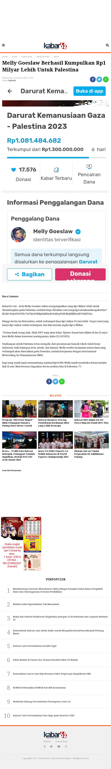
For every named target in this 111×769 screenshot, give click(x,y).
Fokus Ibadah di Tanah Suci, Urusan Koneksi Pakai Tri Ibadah (45, 659)
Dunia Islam (27, 56)
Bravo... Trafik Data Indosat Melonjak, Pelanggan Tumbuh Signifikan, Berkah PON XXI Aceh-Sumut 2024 (18, 455)
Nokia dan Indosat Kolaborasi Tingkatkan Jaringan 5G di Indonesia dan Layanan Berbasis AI (60, 618)
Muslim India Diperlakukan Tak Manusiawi (36, 604)
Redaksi (47, 741)
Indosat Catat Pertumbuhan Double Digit (35, 645)
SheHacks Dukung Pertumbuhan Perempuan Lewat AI (41, 701)
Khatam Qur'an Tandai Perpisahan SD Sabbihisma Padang (88, 453)
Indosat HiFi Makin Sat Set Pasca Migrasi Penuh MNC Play (91, 421)
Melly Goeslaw (43, 56)
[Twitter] (99, 79)
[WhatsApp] (106, 79)
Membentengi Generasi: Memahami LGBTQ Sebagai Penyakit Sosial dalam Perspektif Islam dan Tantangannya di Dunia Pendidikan (57, 590)
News (56, 56)
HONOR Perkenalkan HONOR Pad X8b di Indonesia (39, 687)
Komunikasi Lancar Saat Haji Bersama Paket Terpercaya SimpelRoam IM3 (52, 673)
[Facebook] (93, 79)
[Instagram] (66, 746)
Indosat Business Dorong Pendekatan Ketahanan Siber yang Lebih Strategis (54, 422)
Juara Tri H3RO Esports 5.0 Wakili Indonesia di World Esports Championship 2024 (53, 453)
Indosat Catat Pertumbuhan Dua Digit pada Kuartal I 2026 (43, 715)
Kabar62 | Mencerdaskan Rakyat (57, 758)
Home (5, 56)
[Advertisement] (55, 20)
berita (14, 56)
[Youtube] (58, 746)
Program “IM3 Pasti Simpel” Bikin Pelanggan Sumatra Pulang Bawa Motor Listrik (17, 422)
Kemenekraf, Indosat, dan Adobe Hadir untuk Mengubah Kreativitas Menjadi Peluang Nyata (58, 632)
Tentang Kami (61, 741)
